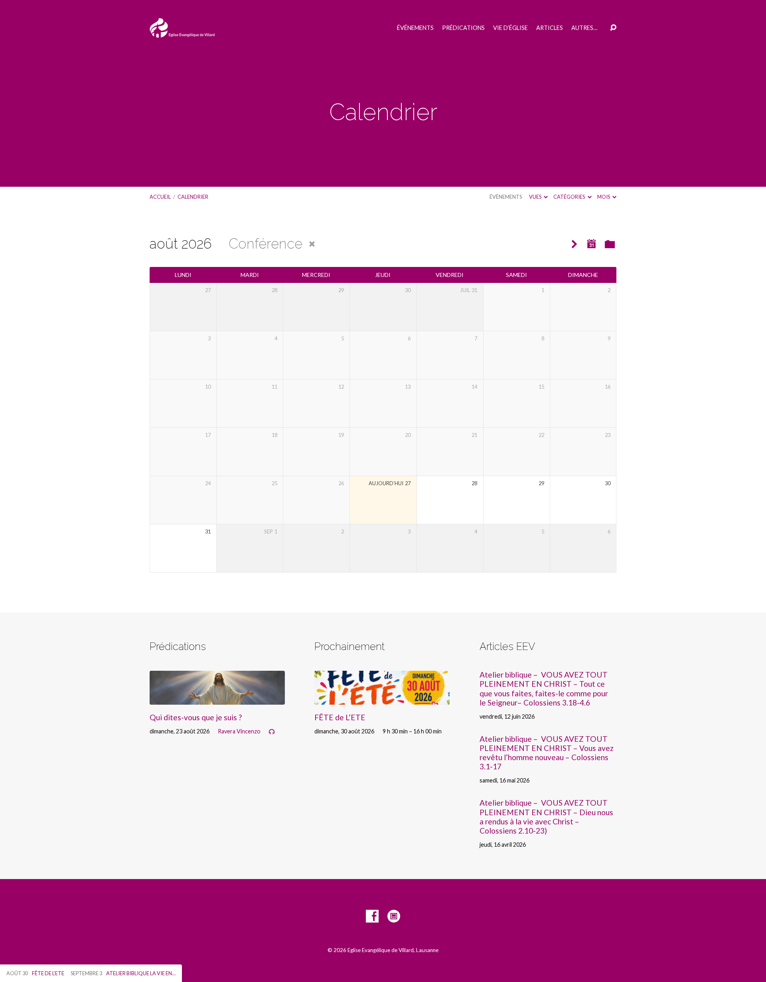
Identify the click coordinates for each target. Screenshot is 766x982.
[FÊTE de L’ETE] (382, 698)
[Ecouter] (271, 732)
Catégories (569, 197)
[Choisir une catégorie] (609, 245)
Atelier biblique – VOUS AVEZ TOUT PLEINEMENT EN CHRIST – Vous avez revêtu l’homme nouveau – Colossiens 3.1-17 (547, 752)
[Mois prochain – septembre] (574, 244)
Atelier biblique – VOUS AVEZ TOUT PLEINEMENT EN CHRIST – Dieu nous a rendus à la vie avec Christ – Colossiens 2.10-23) (546, 816)
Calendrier (193, 197)
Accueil (160, 197)
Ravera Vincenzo (239, 731)
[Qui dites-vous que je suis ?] (217, 698)
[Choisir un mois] (592, 244)
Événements (415, 28)
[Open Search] (613, 28)
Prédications (463, 28)
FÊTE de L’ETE (339, 717)
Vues (535, 197)
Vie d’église (510, 28)
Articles (549, 28)
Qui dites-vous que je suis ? (196, 717)
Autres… (584, 28)
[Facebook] (372, 916)
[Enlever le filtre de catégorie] (312, 244)
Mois (604, 197)
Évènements (506, 197)
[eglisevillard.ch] (393, 916)
